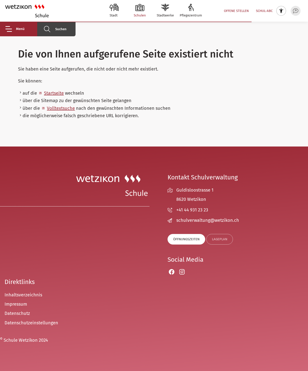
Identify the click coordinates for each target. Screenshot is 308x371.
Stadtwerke (165, 15)
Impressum (16, 304)
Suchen (61, 29)
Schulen (140, 15)
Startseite (54, 93)
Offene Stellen (236, 11)
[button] (21, 29)
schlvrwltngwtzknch (207, 220)
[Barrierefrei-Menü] (281, 11)
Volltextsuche (61, 108)
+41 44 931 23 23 (192, 210)
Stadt (113, 15)
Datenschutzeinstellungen (31, 322)
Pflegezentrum (191, 15)
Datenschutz (17, 313)
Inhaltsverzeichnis (23, 295)
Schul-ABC (264, 11)
